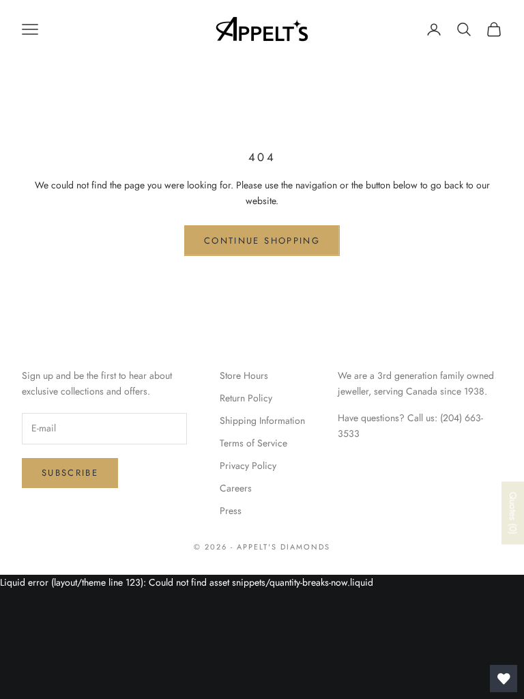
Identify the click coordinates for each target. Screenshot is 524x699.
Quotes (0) (513, 512)
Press (231, 510)
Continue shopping (262, 240)
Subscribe (70, 472)
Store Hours (244, 375)
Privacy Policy (248, 465)
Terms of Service (253, 443)
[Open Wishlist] (503, 678)
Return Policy (246, 398)
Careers (236, 488)
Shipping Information (262, 420)
